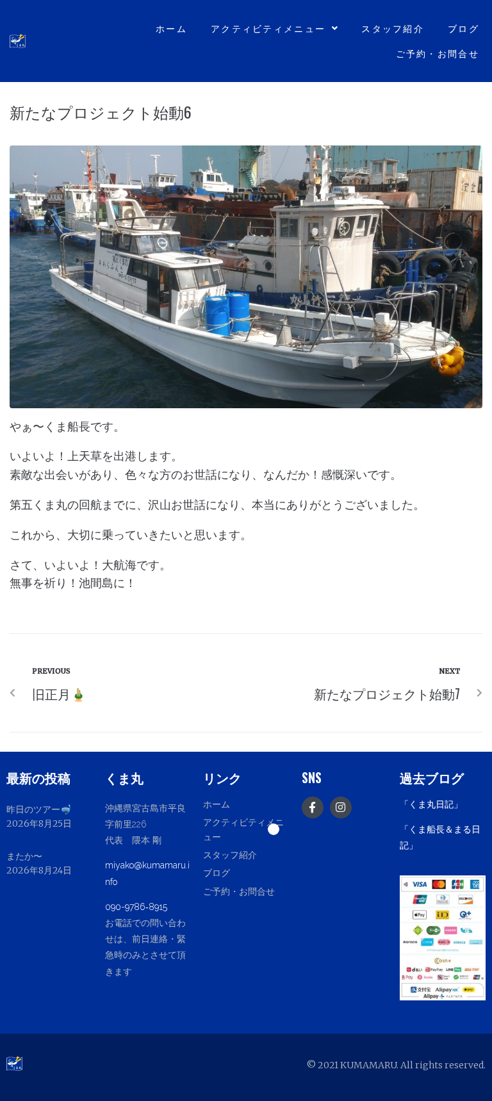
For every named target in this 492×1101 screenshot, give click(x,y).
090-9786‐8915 (136, 907)
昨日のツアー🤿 (38, 809)
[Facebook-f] (313, 807)
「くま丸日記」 (431, 804)
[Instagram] (341, 807)
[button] (246, 829)
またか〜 (24, 856)
